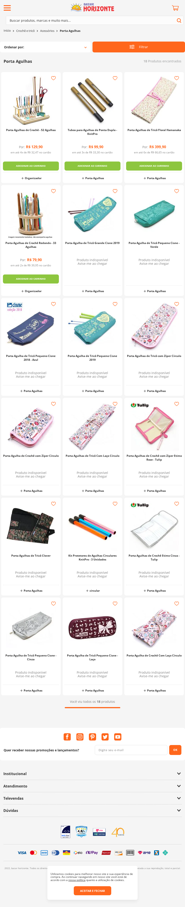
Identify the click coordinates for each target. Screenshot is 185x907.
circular (95, 591)
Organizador (33, 178)
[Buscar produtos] (179, 20)
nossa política (77, 880)
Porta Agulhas (70, 31)
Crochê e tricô (25, 31)
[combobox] (95, 20)
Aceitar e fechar (92, 891)
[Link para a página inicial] (7, 30)
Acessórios (47, 31)
